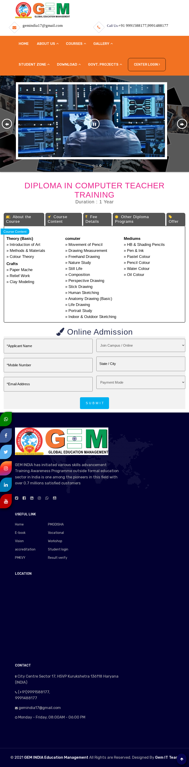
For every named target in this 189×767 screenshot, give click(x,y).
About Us (46, 44)
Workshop (55, 541)
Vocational (56, 533)
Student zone (32, 64)
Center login (146, 65)
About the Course (18, 219)
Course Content (57, 219)
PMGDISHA (56, 524)
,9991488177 (157, 25)
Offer (174, 221)
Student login (58, 549)
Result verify (57, 558)
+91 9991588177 (132, 25)
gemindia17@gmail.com (43, 25)
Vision (19, 541)
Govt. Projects (103, 64)
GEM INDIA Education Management (55, 757)
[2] (97, 166)
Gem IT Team (167, 757)
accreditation (25, 549)
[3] (100, 166)
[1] (93, 166)
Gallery (101, 44)
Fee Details (92, 219)
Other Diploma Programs (132, 219)
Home (24, 44)
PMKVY (20, 558)
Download (67, 64)
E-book (20, 533)
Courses (74, 44)
